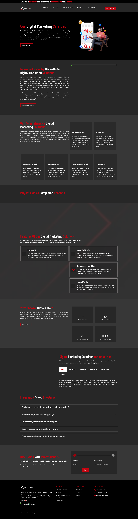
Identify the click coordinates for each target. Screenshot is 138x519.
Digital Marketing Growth (63, 495)
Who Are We (79, 489)
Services (45, 7)
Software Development (62, 489)
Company (80, 7)
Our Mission (79, 492)
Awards (78, 495)
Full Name (76, 460)
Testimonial (91, 7)
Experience (79, 498)
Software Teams (68, 7)
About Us (55, 7)
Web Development (61, 498)
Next (85, 470)
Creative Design (60, 500)
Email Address (98, 460)
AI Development (60, 492)
